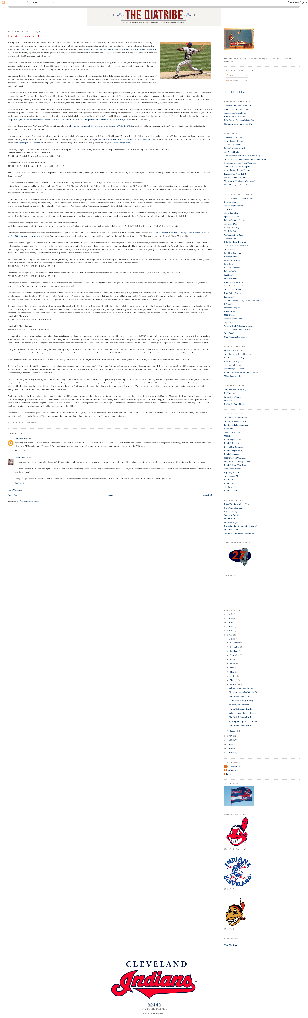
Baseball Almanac (232, 454)
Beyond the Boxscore (233, 446)
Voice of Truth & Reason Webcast (238, 325)
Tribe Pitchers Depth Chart (235, 417)
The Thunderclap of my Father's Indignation (243, 300)
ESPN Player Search (232, 439)
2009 (229, 735)
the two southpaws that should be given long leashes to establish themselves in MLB (119, 49)
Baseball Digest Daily (233, 450)
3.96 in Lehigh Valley (121, 142)
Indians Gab (229, 296)
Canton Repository (232, 144)
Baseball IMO (230, 479)
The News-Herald (231, 151)
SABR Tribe (229, 274)
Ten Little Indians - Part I (240, 725)
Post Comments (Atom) (30, 500)
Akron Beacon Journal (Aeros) (237, 170)
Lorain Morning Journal (234, 148)
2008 (229, 740)
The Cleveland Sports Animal (237, 329)
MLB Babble (229, 314)
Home (110, 494)
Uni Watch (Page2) (232, 511)
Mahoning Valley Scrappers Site (238, 123)
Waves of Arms (230, 256)
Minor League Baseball (234, 368)
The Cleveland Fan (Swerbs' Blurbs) (239, 198)
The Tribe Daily (231, 231)
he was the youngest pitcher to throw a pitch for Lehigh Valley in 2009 (100, 125)
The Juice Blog (230, 486)
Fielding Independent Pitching (26, 142)
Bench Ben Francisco (233, 267)
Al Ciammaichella (233, 766)
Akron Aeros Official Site (235, 112)
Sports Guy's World (232, 396)
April (232, 675)
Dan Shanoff (229, 518)
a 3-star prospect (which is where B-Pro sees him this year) (103, 119)
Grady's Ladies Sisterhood (235, 336)
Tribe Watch (229, 333)
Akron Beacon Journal (234, 140)
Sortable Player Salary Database (238, 461)
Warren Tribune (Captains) (235, 177)
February (234, 684)
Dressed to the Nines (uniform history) (240, 526)
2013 (229, 626)
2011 (229, 634)
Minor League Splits (233, 375)
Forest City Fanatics (232, 260)
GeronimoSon (21, 438)
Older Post (207, 494)
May (232, 671)
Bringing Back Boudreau (235, 241)
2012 (229, 630)
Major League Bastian (233, 205)
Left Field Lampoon (232, 253)
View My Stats (230, 945)
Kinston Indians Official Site (236, 116)
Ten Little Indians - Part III (23, 36)
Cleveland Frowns (232, 238)
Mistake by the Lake (233, 318)
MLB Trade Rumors (232, 468)
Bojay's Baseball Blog (233, 282)
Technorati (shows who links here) (239, 533)
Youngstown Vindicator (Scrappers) (239, 181)
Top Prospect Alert (232, 476)
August (233, 659)
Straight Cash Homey (233, 529)
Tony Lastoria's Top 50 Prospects (238, 354)
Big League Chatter (232, 472)
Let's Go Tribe (230, 201)
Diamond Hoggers (232, 307)
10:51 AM (20, 450)
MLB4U (227, 435)
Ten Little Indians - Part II (240, 717)
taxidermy (49, 382)
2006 (229, 748)
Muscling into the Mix (239, 704)
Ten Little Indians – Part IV (241, 696)
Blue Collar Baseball (233, 293)
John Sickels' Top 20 (233, 361)
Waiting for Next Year (233, 234)
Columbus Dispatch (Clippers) (237, 166)
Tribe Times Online (232, 289)
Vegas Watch (229, 322)
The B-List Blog (231, 212)
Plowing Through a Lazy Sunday (243, 721)
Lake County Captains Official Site (239, 120)
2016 (229, 614)
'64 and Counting (231, 227)
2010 (229, 639)
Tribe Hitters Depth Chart (235, 421)
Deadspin (228, 400)
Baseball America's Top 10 (235, 357)
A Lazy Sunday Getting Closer (242, 712)
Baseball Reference (232, 443)
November (235, 646)
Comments (233, 80)
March (233, 680)
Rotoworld (228, 428)
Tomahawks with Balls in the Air (243, 692)
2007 (229, 744)
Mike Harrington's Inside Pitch (237, 184)
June (232, 667)
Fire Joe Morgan (231, 522)
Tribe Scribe (229, 249)
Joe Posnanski (230, 393)
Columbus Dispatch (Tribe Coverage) (240, 162)
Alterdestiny (229, 311)
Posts (230, 75)
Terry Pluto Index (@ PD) (235, 389)
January (233, 730)
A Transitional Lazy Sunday (241, 700)
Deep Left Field (231, 278)
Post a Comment (15, 489)
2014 (229, 622)
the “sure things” (24, 49)
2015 (229, 618)
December (234, 642)
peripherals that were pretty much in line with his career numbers (122, 139)
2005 (229, 752)
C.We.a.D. (228, 304)
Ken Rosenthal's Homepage (236, 424)
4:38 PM (19, 482)
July (232, 663)
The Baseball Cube (232, 364)
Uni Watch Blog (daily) (234, 507)
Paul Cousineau (22, 457)
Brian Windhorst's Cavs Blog (236, 504)
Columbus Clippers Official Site (238, 109)
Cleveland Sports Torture (235, 285)
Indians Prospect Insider (234, 220)
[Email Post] (36, 422)
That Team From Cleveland (236, 245)
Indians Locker (230, 271)
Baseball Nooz (230, 490)
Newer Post (12, 494)
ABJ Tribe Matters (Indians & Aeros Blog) (242, 155)
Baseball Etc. (229, 483)
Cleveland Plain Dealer (234, 137)
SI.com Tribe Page (232, 432)
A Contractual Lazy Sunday (241, 687)
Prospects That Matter (233, 350)
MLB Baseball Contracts (235, 457)
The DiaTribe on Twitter (234, 91)
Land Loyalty (230, 263)
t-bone (228, 774)
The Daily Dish (230, 223)
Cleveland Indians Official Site (237, 105)
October (233, 650)
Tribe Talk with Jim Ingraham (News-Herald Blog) (245, 159)
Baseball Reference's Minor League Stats (241, 372)
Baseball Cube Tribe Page (235, 465)
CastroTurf (228, 209)
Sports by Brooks (231, 515)
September (235, 655)
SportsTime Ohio (231, 216)
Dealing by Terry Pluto (234, 404)
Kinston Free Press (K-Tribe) (236, 173)
